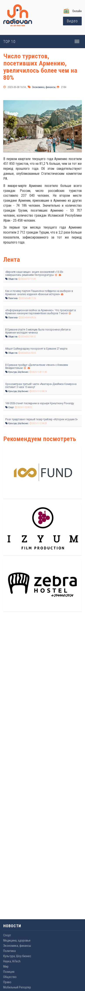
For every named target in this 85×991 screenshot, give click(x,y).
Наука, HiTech (11, 961)
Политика (12, 298)
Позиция (8, 971)
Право (7, 982)
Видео (72, 21)
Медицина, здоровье (17, 940)
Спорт (10, 407)
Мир (5, 966)
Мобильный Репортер (17, 987)
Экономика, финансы (43, 87)
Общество (12, 279)
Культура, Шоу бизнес (18, 372)
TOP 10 (9, 41)
